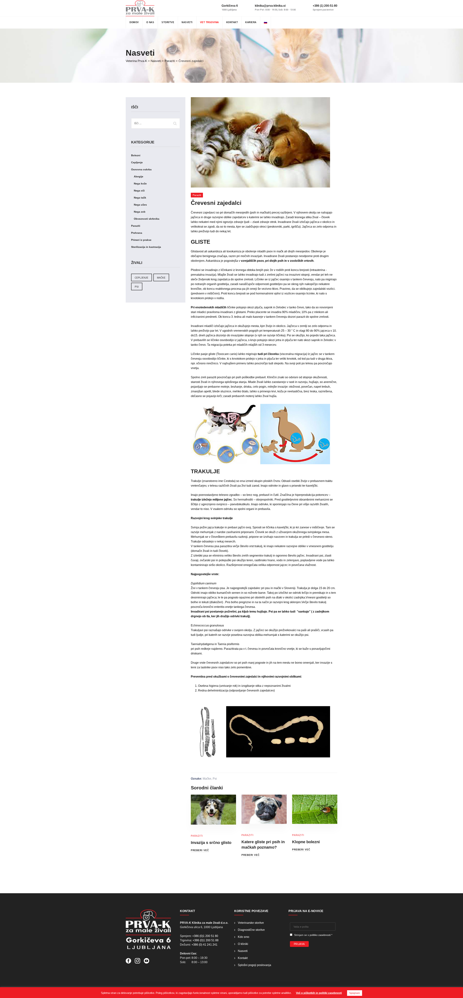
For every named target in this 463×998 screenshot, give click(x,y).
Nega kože (140, 183)
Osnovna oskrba (141, 169)
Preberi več (200, 850)
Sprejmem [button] (354, 993)
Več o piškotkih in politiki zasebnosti (319, 992)
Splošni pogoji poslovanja (254, 965)
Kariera (250, 22)
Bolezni (135, 155)
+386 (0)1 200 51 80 (205, 935)
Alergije (138, 176)
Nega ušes (140, 204)
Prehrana (136, 232)
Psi (215, 778)
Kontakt (232, 22)
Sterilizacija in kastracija (146, 246)
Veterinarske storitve (251, 922)
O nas (150, 22)
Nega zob (139, 211)
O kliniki (243, 943)
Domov (134, 22)
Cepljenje (137, 162)
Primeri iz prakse (141, 239)
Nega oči (139, 190)
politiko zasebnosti (320, 935)
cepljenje (141, 277)
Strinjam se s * (313, 935)
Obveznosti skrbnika (146, 218)
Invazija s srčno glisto (211, 842)
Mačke (207, 778)
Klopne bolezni (306, 842)
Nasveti (187, 22)
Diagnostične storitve (251, 929)
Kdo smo (243, 936)
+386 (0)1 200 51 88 (205, 940)
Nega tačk (140, 197)
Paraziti (197, 195)
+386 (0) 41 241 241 (204, 944)
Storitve (168, 22)
